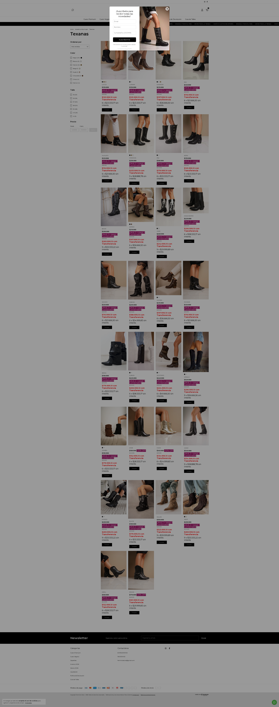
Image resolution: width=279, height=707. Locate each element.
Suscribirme (124, 40)
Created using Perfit (124, 49)
